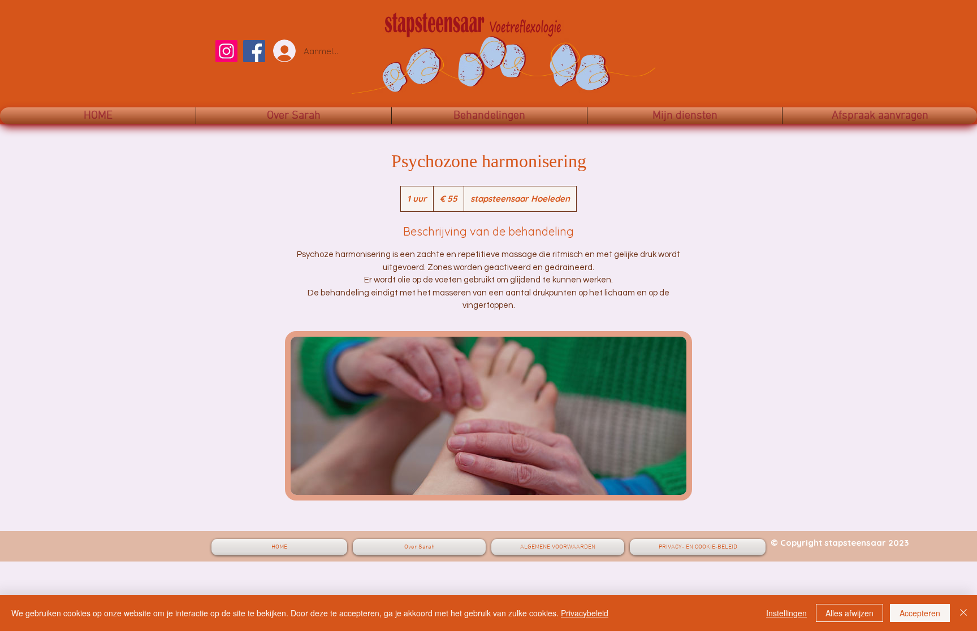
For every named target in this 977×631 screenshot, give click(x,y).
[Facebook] (254, 51)
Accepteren (920, 613)
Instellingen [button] (786, 613)
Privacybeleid (584, 613)
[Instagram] (226, 51)
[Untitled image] (488, 416)
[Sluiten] (963, 613)
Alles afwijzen (849, 613)
